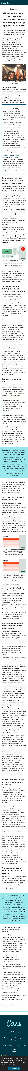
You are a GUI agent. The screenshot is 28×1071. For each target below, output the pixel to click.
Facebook (9, 1038)
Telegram (16, 1040)
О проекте (14, 1031)
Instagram (20, 1038)
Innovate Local (8, 107)
